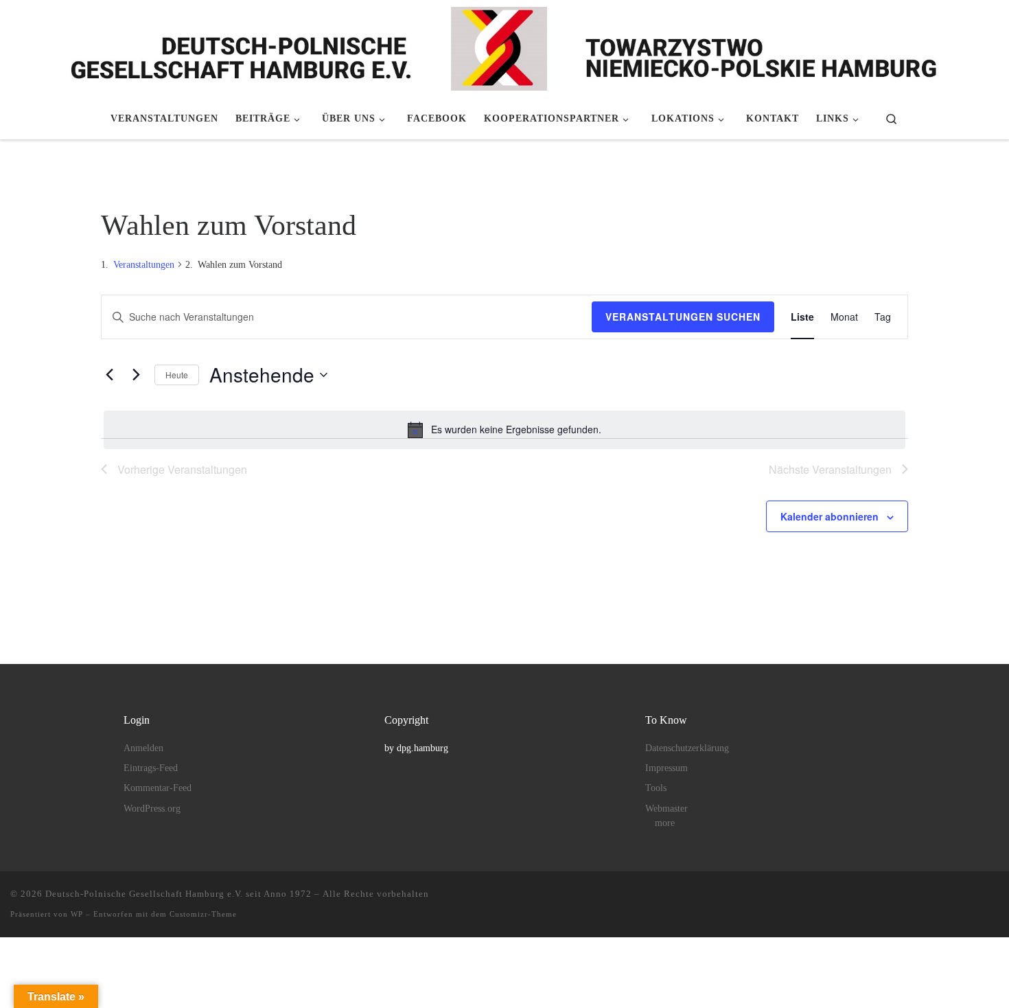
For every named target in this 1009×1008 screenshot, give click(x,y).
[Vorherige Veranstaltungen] (109, 375)
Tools (655, 788)
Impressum (666, 768)
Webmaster (666, 808)
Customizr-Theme (203, 914)
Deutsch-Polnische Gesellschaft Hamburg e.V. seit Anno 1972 (178, 894)
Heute (176, 374)
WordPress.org (152, 808)
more (665, 823)
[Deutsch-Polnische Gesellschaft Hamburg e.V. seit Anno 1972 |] (504, 46)
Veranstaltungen (143, 265)
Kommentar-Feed (158, 788)
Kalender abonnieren (829, 516)
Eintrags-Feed (151, 768)
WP (77, 914)
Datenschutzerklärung (687, 748)
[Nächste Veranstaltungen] (136, 375)
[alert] (504, 430)
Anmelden (143, 748)
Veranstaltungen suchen (683, 316)
